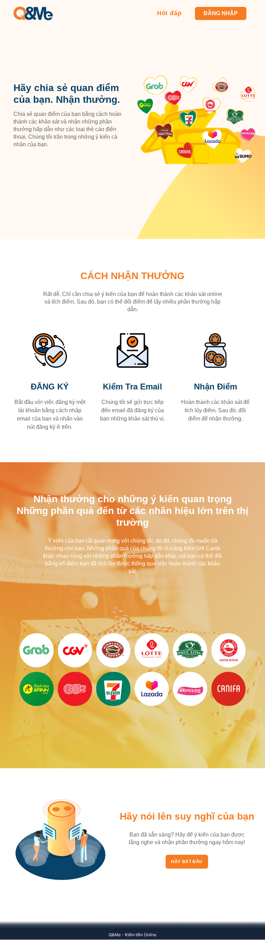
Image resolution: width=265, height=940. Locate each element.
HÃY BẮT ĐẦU (187, 861)
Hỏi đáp (169, 13)
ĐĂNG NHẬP (221, 13)
